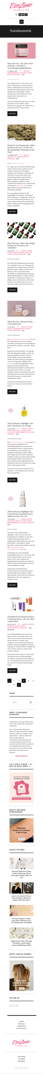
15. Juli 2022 (11, 327)
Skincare (17, 74)
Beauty (27, 71)
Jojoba (10, 364)
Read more (12, 113)
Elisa (23, 75)
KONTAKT (21, 1024)
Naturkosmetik (13, 73)
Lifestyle (11, 432)
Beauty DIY (12, 157)
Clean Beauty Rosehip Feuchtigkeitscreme (15, 548)
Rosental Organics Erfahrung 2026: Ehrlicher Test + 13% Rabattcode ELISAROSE (21, 921)
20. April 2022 (11, 624)
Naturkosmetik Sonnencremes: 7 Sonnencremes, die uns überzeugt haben (21, 619)
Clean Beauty (26, 430)
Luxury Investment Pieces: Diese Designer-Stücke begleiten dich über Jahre (21, 898)
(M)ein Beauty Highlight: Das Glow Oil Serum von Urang (20, 424)
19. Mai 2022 (11, 519)
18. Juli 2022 (11, 251)
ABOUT (21, 1021)
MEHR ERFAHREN (21, 756)
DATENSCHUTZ (21, 1028)
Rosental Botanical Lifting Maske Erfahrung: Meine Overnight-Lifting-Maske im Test (21, 874)
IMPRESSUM (21, 1026)
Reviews (23, 73)
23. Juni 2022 (11, 429)
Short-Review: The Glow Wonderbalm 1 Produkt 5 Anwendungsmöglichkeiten (20, 65)
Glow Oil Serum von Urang (19, 442)
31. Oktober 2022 (12, 71)
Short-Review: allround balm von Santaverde (20, 323)
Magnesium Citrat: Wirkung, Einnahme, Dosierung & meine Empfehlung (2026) (21, 943)
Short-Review (13, 254)
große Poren (20, 186)
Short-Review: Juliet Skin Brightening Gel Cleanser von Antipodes (21, 245)
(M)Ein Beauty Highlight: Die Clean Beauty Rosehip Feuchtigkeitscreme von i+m (20, 514)
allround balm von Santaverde (20, 339)
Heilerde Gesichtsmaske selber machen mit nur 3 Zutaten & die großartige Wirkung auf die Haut (21, 148)
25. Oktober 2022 (12, 155)
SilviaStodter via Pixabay (17, 163)
